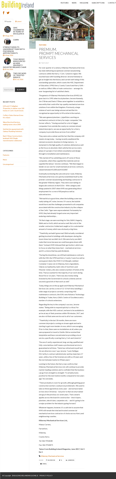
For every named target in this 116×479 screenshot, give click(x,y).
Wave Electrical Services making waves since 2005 (12, 123)
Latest (19, 21)
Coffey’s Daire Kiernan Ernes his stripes (13, 116)
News (74, 3)
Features (65, 3)
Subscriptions (98, 3)
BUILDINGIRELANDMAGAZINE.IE (26, 476)
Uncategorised (8, 164)
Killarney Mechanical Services (52, 456)
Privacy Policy (46, 476)
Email (44, 464)
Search (21, 90)
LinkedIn (71, 460)
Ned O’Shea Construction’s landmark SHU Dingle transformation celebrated (12, 138)
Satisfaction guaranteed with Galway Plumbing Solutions (13, 130)
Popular (8, 21)
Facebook (51, 460)
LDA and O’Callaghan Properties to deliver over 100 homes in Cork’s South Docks (13, 108)
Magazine (84, 3)
